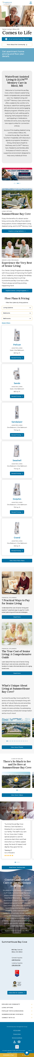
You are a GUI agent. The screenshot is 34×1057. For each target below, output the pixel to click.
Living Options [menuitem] (7, 1007)
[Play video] (16, 779)
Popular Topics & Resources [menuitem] (12, 1011)
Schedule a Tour (8, 1055)
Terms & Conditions (17, 1037)
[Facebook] (17, 1047)
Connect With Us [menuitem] (8, 1017)
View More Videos (17, 795)
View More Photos (17, 747)
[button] (14, 183)
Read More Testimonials (17, 867)
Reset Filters (6, 323)
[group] (17, 174)
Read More (17, 617)
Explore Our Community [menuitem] (11, 1004)
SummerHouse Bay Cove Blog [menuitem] (12, 1014)
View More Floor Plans (17, 560)
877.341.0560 (17, 1030)
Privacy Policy (17, 1034)
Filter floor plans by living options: (17, 302)
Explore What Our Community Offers (17, 931)
